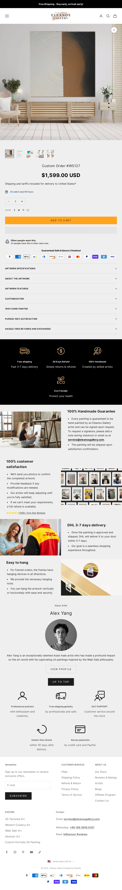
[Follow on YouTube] (31, 852)
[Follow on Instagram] (15, 852)
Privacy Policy (69, 789)
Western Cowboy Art (17, 824)
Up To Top (61, 681)
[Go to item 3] (29, 153)
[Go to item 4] (40, 153)
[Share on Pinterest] (23, 210)
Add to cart (61, 220)
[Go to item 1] (9, 153)
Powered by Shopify (72, 868)
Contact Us (102, 800)
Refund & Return (71, 783)
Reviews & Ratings (106, 777)
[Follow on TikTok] (39, 852)
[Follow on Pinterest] (23, 852)
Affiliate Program (105, 794)
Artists (99, 783)
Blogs (98, 789)
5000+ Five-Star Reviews (32, 513)
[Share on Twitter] (19, 210)
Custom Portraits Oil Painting (22, 842)
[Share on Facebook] (14, 210)
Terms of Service (71, 794)
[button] (61, 230)
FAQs (64, 771)
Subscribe (18, 795)
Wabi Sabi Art (13, 830)
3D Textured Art (15, 819)
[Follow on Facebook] (6, 852)
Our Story (101, 771)
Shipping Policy (70, 777)
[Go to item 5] (50, 153)
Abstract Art (12, 836)
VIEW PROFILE (61, 669)
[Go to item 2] (19, 153)
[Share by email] (28, 210)
